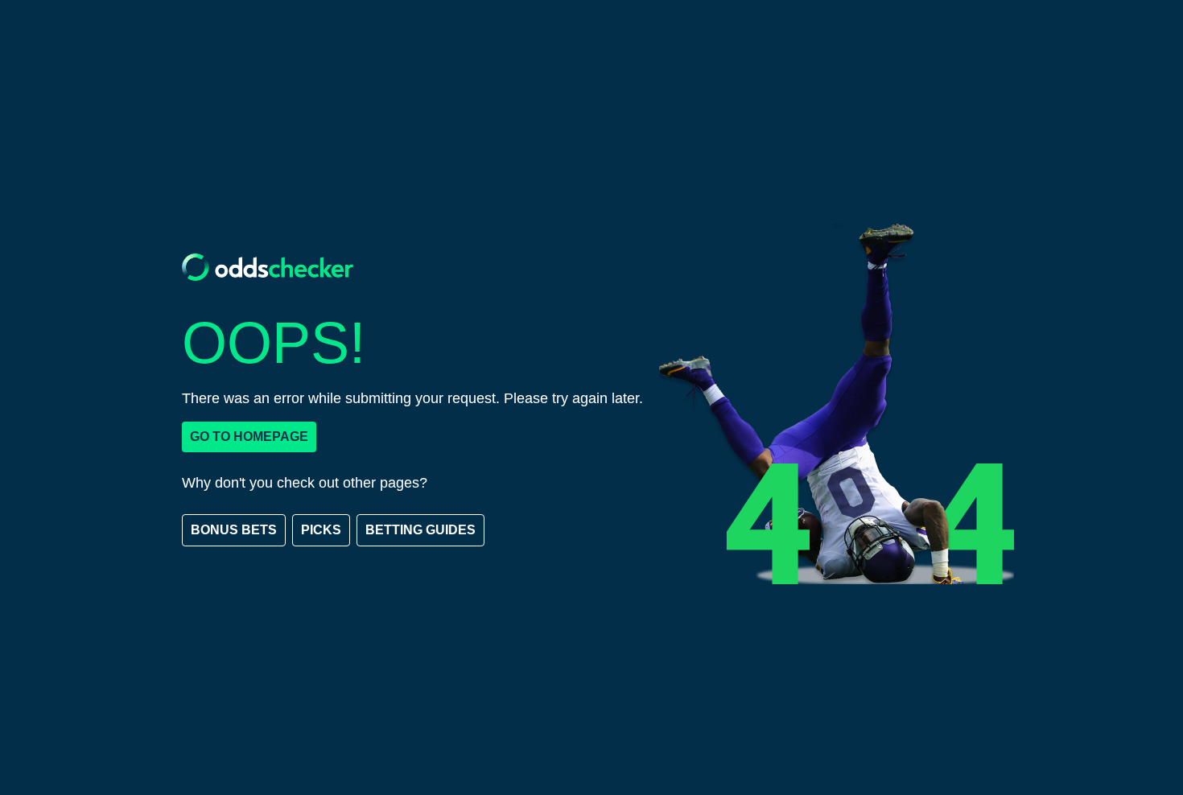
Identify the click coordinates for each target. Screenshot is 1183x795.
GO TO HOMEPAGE (249, 436)
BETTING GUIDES (420, 530)
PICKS (321, 530)
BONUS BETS (234, 530)
